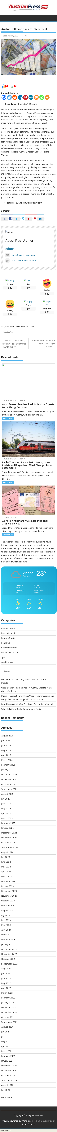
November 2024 (9, 837)
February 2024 (8, 881)
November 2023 (9, 895)
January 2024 (7, 886)
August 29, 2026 (9, 401)
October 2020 (8, 1075)
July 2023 (5, 915)
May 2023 (6, 924)
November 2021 (9, 1012)
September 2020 (9, 1080)
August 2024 (7, 852)
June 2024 (6, 861)
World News (7, 662)
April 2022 (6, 988)
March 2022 (7, 992)
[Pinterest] (25, 97)
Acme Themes (28, 1124)
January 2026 (7, 769)
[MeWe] (30, 97)
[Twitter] (9, 97)
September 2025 (9, 789)
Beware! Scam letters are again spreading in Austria (43, 343)
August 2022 (7, 968)
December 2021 (9, 1007)
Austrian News (8, 332)
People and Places (10, 652)
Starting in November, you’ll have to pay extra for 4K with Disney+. (14, 343)
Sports (4, 657)
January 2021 (7, 1060)
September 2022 (9, 963)
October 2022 (8, 958)
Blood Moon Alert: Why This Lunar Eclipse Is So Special (27, 704)
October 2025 (8, 784)
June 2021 (6, 1036)
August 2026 (7, 735)
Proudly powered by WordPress (17, 1120)
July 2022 (5, 973)
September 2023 (9, 905)
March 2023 (7, 934)
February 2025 (8, 823)
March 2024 (7, 876)
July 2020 (5, 1089)
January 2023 (7, 944)
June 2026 (6, 745)
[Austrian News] (4, 17)
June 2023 (6, 920)
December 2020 (9, 1065)
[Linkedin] (20, 97)
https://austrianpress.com (23, 260)
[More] (47, 97)
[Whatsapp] (41, 97)
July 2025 (5, 798)
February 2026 (8, 764)
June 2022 (6, 978)
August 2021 (7, 1026)
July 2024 (5, 857)
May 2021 (6, 1041)
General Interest (9, 647)
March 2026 (7, 760)
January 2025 (7, 827)
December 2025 (9, 774)
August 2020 (7, 1085)
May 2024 (6, 866)
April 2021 (6, 1046)
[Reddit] (14, 97)
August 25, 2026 (9, 517)
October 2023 (8, 900)
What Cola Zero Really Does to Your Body (21, 708)
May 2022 (6, 983)
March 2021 (7, 1051)
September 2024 (9, 847)
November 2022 (9, 954)
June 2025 (6, 803)
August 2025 (7, 793)
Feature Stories (8, 637)
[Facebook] (4, 97)
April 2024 (6, 871)
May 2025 (6, 808)
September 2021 (9, 1022)
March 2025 (7, 818)
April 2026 (6, 755)
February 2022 (8, 997)
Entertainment (8, 633)
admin (24, 36)
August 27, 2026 (9, 459)
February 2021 (8, 1055)
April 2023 (6, 929)
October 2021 (8, 1017)
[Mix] (36, 97)
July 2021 (5, 1031)
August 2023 (7, 910)
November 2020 (9, 1070)
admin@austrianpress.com (23, 255)
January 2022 (7, 1002)
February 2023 (8, 939)
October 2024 (8, 842)
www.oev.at (7, 1097)
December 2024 (9, 832)
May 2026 (6, 750)
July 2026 (5, 740)
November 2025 (9, 779)
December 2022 (9, 949)
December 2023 (9, 891)
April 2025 (6, 813)
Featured (5, 642)
